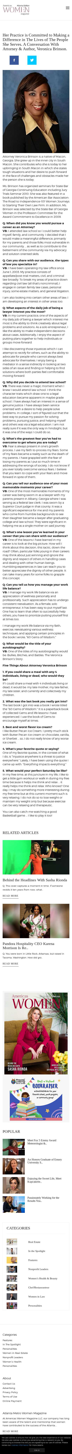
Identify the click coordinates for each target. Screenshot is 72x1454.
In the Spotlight (36, 1251)
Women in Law (36, 1296)
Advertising (9, 1388)
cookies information (20, 1445)
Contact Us (9, 1383)
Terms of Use (10, 1396)
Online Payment (12, 1401)
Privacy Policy (10, 1392)
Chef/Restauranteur (38, 1287)
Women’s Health (12, 1361)
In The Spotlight (12, 1344)
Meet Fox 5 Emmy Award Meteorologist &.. (41, 1142)
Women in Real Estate (15, 1353)
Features (32, 1260)
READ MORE (11, 896)
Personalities (35, 1305)
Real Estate (34, 1242)
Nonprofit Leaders (38, 1269)
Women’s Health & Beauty (42, 1278)
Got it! (36, 1450)
